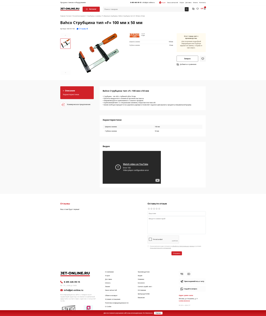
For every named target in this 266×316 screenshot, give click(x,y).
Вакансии (141, 298)
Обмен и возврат (111, 295)
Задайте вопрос (190, 289)
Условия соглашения (112, 299)
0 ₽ (202, 8)
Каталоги (141, 283)
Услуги (182, 3)
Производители (144, 272)
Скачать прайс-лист (145, 287)
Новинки (141, 279)
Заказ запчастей (172, 3)
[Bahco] (134, 35)
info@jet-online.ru (148, 3)
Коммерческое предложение (78, 104)
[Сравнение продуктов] (193, 8)
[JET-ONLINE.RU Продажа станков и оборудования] (69, 9)
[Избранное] (197, 8)
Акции (163, 3)
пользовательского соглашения (160, 248)
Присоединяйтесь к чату (194, 281)
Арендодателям (144, 294)
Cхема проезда (184, 301)
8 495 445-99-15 (135, 3)
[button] (65, 35)
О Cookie (108, 307)
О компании (109, 272)
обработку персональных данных (183, 246)
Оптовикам (142, 290)
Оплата (195, 3)
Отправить (176, 253)
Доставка (188, 3)
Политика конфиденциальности (116, 303)
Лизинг (107, 287)
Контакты (202, 3)
